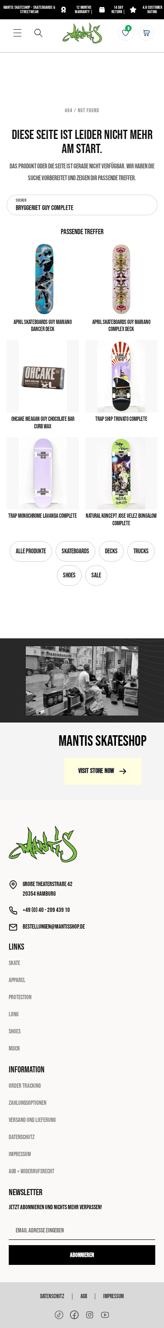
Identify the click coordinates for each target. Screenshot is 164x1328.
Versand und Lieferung (32, 1120)
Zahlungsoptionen (27, 1103)
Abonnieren (82, 1255)
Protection (20, 997)
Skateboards (75, 551)
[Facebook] (74, 1314)
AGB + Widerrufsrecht (31, 1171)
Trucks (141, 551)
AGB (83, 1296)
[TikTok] (59, 1314)
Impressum (20, 1154)
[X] (89, 1314)
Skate (14, 963)
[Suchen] (38, 33)
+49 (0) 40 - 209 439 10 (46, 910)
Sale (96, 575)
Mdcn (14, 1048)
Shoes (69, 575)
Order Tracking (25, 1085)
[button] (17, 33)
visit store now (96, 771)
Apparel (17, 980)
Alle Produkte (31, 551)
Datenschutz (22, 1137)
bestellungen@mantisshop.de (54, 926)
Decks (111, 551)
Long (13, 1014)
